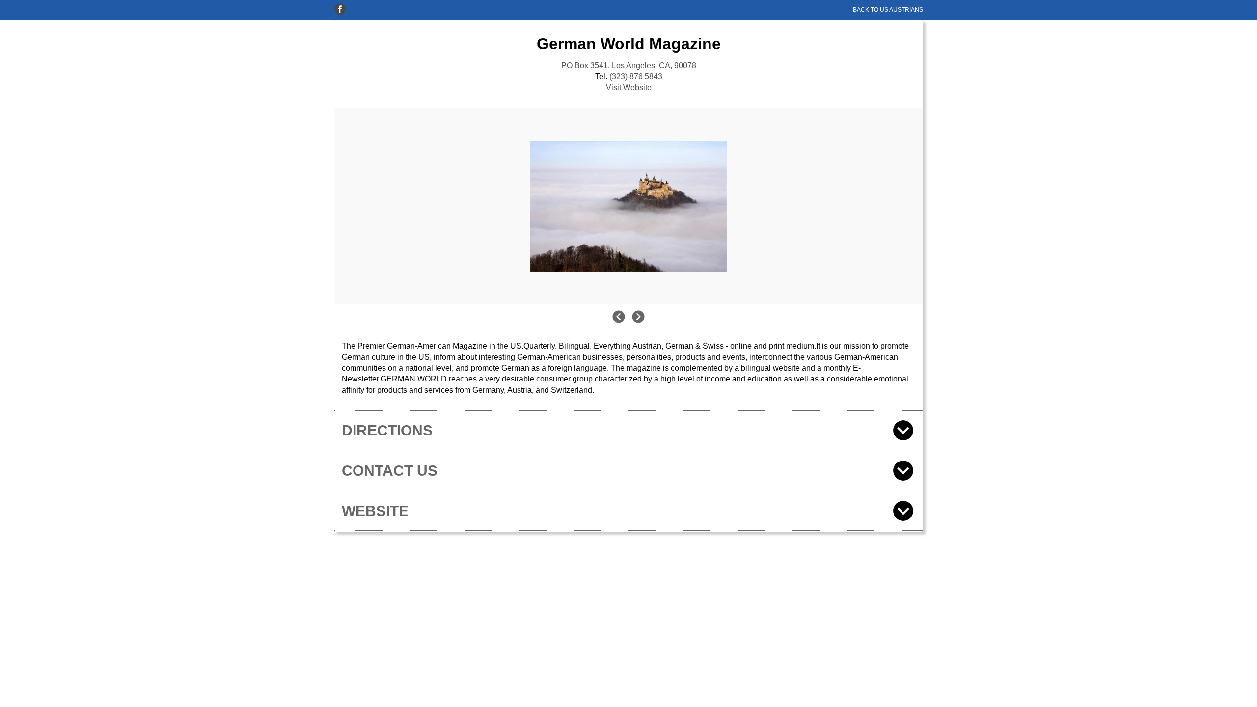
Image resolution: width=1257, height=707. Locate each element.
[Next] (638, 317)
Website (375, 511)
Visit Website (629, 87)
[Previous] (618, 317)
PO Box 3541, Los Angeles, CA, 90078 (628, 65)
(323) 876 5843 (635, 76)
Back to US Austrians (888, 9)
